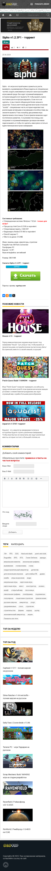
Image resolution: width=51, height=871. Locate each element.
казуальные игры (10, 582)
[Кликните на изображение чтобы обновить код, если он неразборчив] (23, 519)
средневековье (10, 606)
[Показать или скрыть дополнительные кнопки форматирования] (41, 478)
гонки (31, 566)
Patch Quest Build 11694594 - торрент (19, 380)
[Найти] (48, 15)
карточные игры (10, 586)
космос (41, 586)
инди (29, 578)
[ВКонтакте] (3, 295)
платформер (28, 594)
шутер (37, 610)
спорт (33, 602)
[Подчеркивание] (12, 478)
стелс (21, 606)
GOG (17, 554)
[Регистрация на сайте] (10, 15)
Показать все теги (11, 618)
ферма (21, 610)
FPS (10, 554)
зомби (6, 578)
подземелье (40, 594)
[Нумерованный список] (32, 478)
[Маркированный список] (28, 478)
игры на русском (18, 578)
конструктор (31, 586)
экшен (30, 614)
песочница (29, 590)
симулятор (23, 602)
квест (21, 586)
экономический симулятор (14, 614)
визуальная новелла (12, 562)
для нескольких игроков (13, 574)
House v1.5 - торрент (12, 336)
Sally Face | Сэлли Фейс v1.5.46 (16, 723)
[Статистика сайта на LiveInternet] (8, 852)
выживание (8, 566)
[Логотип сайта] (9, 4)
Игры (6, 42)
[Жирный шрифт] (5, 478)
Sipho (16, 267)
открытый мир (17, 590)
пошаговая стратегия (24, 598)
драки (42, 574)
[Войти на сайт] (3, 15)
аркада (43, 558)
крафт (6, 590)
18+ (5, 554)
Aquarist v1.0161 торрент (14, 424)
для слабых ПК (31, 574)
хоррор (29, 610)
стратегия (30, 606)
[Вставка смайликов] (36, 478)
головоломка (21, 566)
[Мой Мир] (10, 295)
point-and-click (40, 554)
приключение (41, 598)
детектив (34, 570)
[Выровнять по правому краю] (23, 478)
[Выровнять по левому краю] (16, 478)
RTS (21, 558)
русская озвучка (10, 602)
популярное (8, 598)
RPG (15, 558)
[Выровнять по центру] (20, 478)
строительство (10, 610)
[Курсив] (8, 478)
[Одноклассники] (7, 295)
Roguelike (7, 558)
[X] (13, 295)
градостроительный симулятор (16, 570)
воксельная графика (31, 562)
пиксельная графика (12, 594)
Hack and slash (26, 554)
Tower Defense (31, 558)
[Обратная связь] (17, 15)
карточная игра (26, 582)
